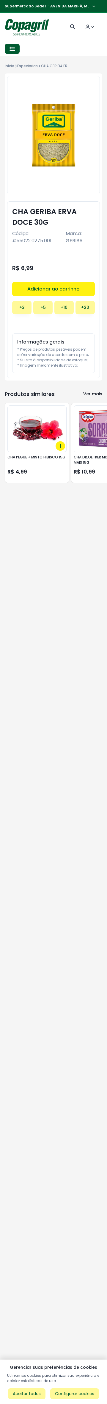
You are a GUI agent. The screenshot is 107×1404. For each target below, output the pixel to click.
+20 (85, 307)
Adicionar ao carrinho (53, 288)
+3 (22, 307)
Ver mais (92, 394)
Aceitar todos (27, 1394)
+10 (64, 307)
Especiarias (27, 65)
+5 (43, 307)
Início (9, 65)
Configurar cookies (74, 1394)
